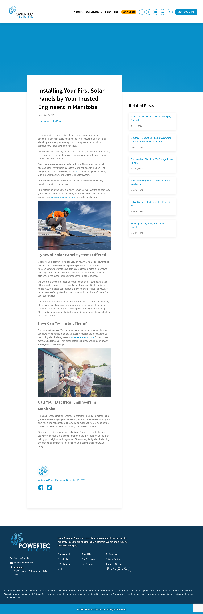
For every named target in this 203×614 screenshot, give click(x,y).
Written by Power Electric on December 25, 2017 (61, 480)
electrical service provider (62, 197)
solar (76, 171)
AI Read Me (112, 554)
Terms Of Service (114, 564)
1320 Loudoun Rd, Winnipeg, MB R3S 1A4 (30, 573)
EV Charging (64, 564)
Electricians (43, 121)
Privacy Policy (113, 559)
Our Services (93, 12)
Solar (108, 12)
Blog (115, 12)
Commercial (64, 554)
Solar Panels (57, 121)
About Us (86, 554)
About (77, 12)
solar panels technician (82, 337)
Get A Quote (128, 12)
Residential (63, 559)
